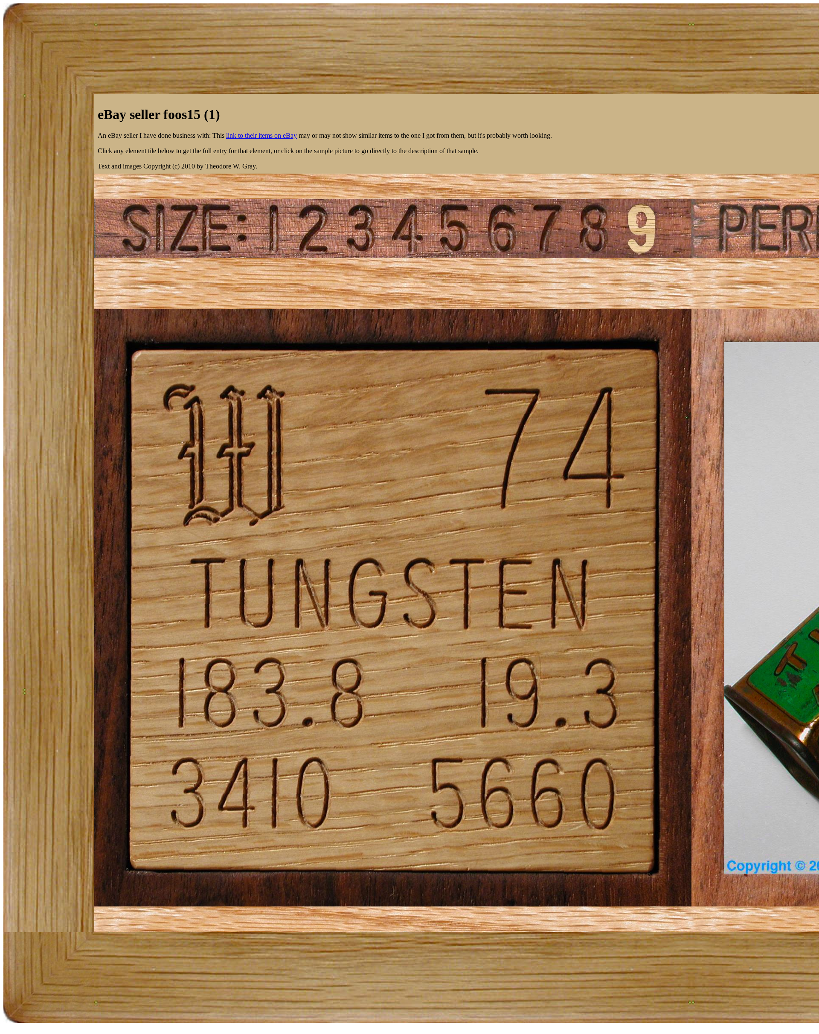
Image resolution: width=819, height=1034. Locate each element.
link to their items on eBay (261, 135)
